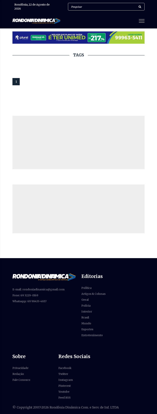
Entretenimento (92, 335)
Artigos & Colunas (93, 294)
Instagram (65, 380)
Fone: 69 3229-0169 (25, 295)
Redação (18, 374)
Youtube (63, 391)
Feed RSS (64, 397)
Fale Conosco (21, 380)
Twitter (63, 374)
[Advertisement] (78, 142)
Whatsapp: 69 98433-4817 (29, 301)
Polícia (86, 305)
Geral (85, 299)
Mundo (86, 323)
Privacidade (20, 368)
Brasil (85, 317)
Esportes (87, 329)
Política (86, 288)
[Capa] (44, 277)
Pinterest (64, 385)
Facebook (64, 368)
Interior (86, 311)
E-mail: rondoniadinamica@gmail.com (38, 289)
